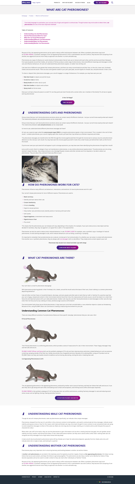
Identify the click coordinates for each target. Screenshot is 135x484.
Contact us (56, 477)
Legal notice (47, 477)
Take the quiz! (67, 102)
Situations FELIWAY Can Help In (67, 398)
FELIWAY (28, 54)
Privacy (34, 477)
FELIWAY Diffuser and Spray (32, 351)
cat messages (64, 239)
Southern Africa (106, 482)
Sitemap (40, 477)
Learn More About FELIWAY (67, 247)
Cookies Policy (26, 477)
